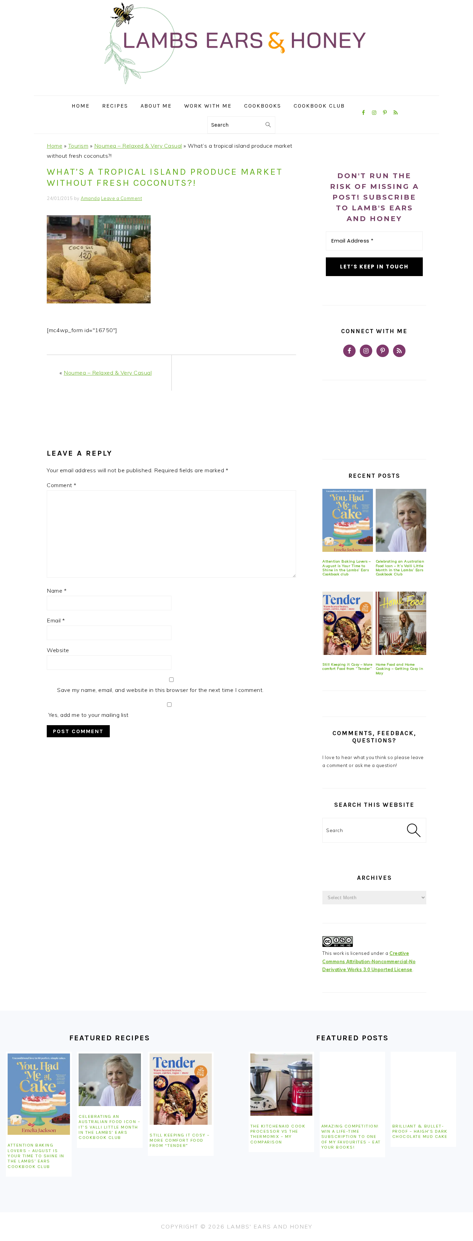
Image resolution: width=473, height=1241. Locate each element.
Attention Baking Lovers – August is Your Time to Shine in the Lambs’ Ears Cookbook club (346, 567)
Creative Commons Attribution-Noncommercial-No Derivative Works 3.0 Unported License (369, 961)
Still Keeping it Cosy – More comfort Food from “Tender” (347, 666)
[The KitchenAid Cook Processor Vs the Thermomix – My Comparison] (281, 1084)
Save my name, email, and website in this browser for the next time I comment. (160, 689)
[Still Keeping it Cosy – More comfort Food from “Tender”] (347, 623)
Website (58, 650)
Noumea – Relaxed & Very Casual (138, 145)
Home (54, 145)
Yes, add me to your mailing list (88, 714)
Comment (62, 485)
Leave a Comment (121, 198)
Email (56, 620)
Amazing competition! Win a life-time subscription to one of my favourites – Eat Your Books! (351, 1136)
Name (56, 590)
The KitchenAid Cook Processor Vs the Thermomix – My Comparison (278, 1133)
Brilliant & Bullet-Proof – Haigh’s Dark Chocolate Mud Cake (420, 1131)
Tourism (78, 145)
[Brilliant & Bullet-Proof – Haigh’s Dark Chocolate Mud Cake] (423, 1084)
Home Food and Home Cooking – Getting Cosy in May (399, 668)
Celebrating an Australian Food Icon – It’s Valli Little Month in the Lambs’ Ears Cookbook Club (400, 567)
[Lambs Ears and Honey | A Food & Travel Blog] (236, 90)
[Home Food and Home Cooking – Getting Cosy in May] (401, 623)
